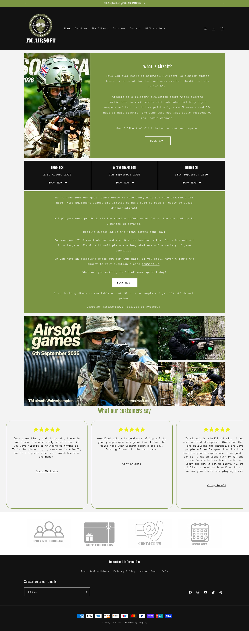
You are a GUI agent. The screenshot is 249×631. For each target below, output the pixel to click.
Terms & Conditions (95, 571)
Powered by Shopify (136, 623)
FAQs (165, 571)
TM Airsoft (118, 623)
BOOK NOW (56, 182)
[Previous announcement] (26, 3)
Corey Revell (216, 485)
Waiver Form (148, 571)
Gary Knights (131, 463)
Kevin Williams (47, 471)
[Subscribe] (86, 592)
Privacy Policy (124, 571)
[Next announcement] (223, 3)
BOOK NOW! (157, 140)
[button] (100, 28)
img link (34, 521)
